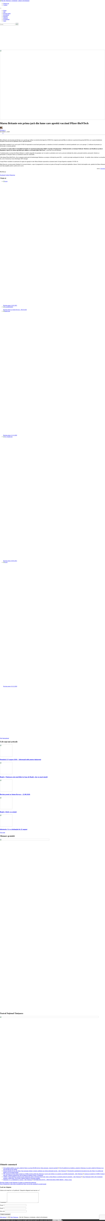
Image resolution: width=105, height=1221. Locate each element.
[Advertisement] (52, 37)
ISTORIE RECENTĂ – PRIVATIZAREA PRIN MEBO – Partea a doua (53, 1179)
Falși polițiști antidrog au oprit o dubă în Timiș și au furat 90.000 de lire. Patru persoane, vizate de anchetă (30, 1168)
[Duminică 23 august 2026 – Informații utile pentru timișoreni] (6, 756)
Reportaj (5, 16)
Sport (4, 21)
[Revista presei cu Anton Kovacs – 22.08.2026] (6, 791)
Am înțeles (55, 1220)
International (5, 738)
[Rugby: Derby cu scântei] (6, 808)
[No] (62, 1220)
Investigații (6, 15)
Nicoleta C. (3, 130)
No (60, 1220)
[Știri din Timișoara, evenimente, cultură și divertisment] (14, 0)
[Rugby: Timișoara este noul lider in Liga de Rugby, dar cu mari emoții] (6, 773)
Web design (3, 1217)
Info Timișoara (14, 1217)
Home (4, 10)
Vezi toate (2, 832)
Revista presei (6, 13)
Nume (2, 1205)
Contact (5, 5)
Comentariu (3, 1202)
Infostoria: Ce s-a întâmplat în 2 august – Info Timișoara (17, 1179)
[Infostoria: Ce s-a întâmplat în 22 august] (6, 826)
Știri (4, 12)
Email (2, 1208)
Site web (2, 1211)
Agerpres (102, 168)
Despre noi (6, 3)
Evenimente (6, 19)
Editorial (5, 18)
